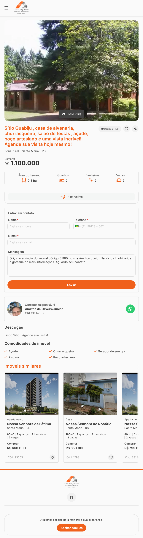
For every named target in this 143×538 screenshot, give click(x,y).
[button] (71, 70)
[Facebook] (71, 497)
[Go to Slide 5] (35, 410)
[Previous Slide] (7, 70)
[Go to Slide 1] (25, 410)
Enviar (71, 285)
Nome (13, 220)
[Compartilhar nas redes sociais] (135, 128)
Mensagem (16, 252)
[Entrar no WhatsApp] (130, 308)
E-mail (13, 236)
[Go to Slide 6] (38, 410)
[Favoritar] (126, 128)
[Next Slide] (135, 70)
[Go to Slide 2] (28, 410)
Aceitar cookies (72, 528)
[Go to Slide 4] (33, 410)
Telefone (81, 220)
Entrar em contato (21, 213)
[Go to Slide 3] (30, 410)
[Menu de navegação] (6, 8)
